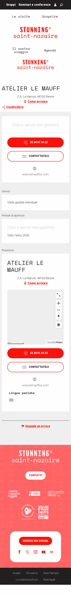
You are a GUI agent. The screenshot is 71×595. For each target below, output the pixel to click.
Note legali (49, 579)
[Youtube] (44, 552)
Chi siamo (32, 573)
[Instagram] (35, 552)
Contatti (35, 475)
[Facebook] (19, 552)
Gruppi (16, 573)
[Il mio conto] (55, 5)
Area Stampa (51, 573)
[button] (61, 5)
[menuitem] (21, 16)
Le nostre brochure (27, 579)
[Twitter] (27, 552)
